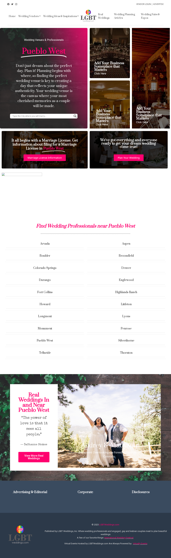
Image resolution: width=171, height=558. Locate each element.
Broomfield (126, 256)
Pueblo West (45, 340)
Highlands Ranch (126, 292)
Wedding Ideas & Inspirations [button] (60, 16)
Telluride (45, 353)
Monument (45, 328)
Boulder (45, 256)
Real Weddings (103, 16)
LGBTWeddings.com (109, 524)
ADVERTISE (158, 4)
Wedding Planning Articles (124, 16)
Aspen (126, 244)
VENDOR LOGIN (143, 4)
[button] (45, 157)
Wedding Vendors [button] (28, 16)
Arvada (45, 244)
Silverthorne (126, 340)
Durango (45, 280)
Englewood (126, 280)
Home (12, 16)
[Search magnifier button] (75, 116)
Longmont (45, 316)
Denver (126, 268)
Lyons (126, 316)
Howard (45, 304)
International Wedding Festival (118, 537)
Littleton (126, 304)
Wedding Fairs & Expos (150, 16)
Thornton (126, 353)
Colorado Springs (44, 268)
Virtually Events (140, 543)
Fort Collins (45, 292)
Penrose (126, 328)
